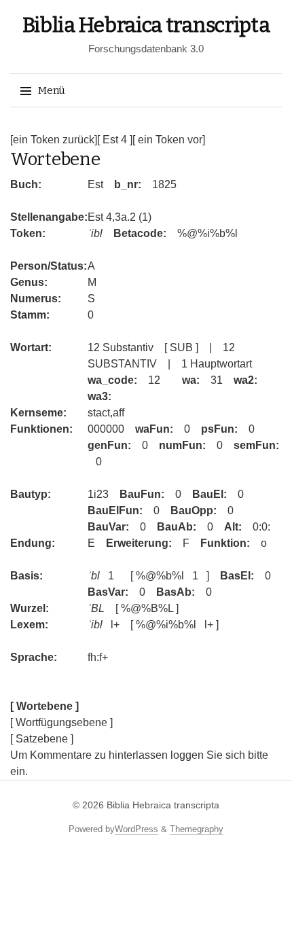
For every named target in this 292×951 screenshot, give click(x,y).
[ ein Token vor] (168, 139)
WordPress (136, 829)
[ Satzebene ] (41, 738)
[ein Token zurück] (53, 139)
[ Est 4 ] (114, 139)
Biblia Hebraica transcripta (146, 25)
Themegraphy (196, 829)
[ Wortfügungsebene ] (61, 722)
